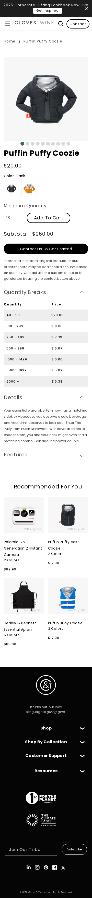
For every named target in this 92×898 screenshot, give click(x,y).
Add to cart (48, 218)
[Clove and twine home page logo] (46, 699)
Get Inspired (47, 10)
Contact (78, 23)
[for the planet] (46, 806)
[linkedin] (28, 867)
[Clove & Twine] (34, 23)
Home (10, 41)
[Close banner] (86, 8)
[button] (7, 23)
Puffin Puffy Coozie (43, 41)
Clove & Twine (37, 892)
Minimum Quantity (25, 206)
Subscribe (74, 849)
